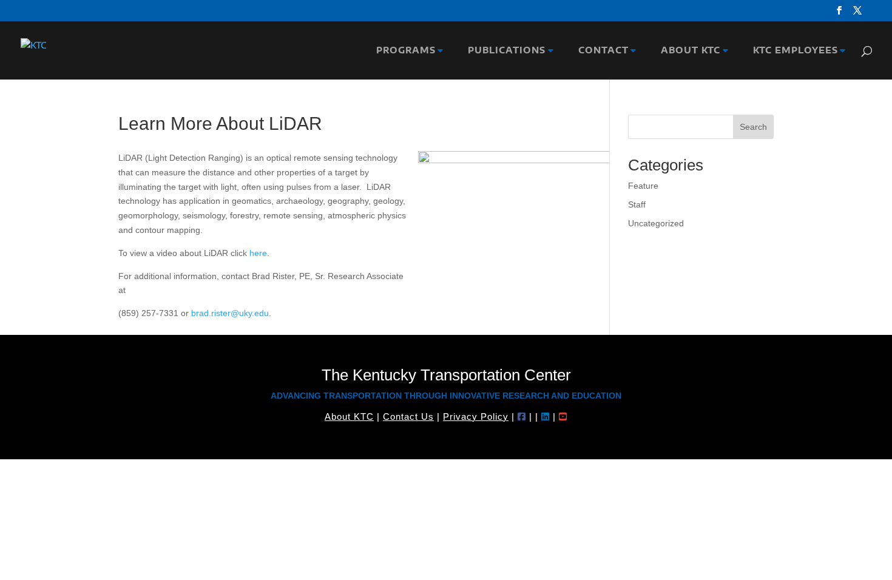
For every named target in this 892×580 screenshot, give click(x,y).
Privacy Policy (476, 416)
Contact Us (408, 416)
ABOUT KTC (687, 50)
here (258, 253)
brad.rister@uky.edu (230, 313)
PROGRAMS (403, 50)
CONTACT (600, 50)
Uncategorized (656, 223)
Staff (637, 204)
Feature (643, 186)
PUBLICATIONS (504, 50)
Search (753, 127)
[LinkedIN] (545, 416)
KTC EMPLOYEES (792, 50)
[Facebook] (522, 416)
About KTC (349, 416)
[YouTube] (563, 416)
